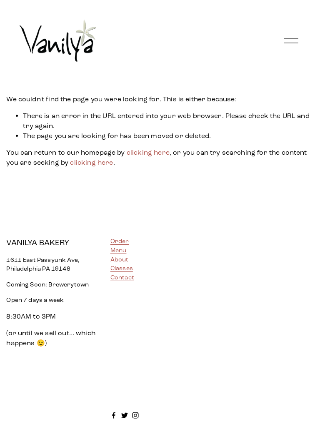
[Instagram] (135, 415)
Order (119, 241)
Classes (121, 268)
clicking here (148, 152)
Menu (118, 250)
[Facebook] (113, 415)
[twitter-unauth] (124, 415)
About (119, 259)
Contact (122, 277)
